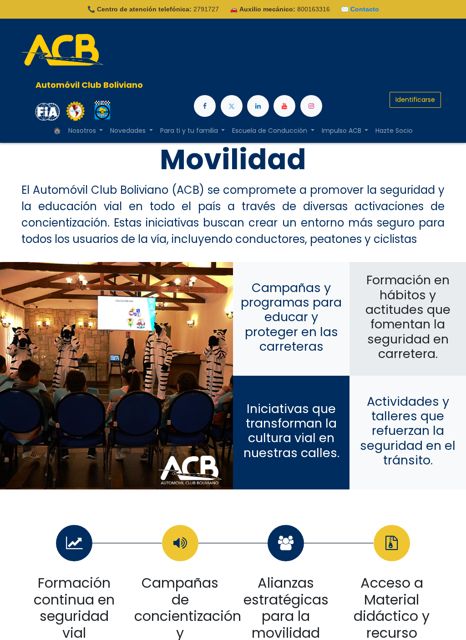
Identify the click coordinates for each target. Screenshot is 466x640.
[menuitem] (394, 130)
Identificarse (415, 99)
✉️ (360, 9)
